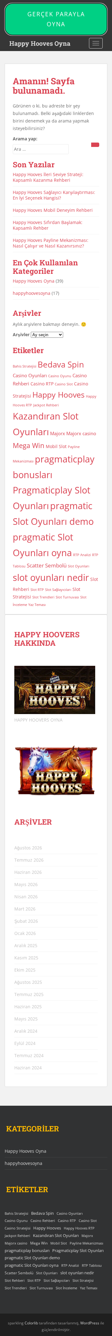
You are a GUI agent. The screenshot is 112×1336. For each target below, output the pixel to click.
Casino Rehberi (42, 1220)
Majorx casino (81, 433)
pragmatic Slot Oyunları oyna (31, 1265)
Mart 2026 (24, 909)
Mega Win (28, 445)
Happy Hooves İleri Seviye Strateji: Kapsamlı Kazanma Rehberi (48, 177)
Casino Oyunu (59, 376)
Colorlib (31, 1323)
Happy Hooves (58, 394)
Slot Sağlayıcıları (58, 589)
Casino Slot (64, 384)
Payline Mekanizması (86, 1243)
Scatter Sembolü (47, 565)
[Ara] (95, 145)
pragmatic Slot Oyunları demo (32, 1257)
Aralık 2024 (25, 1031)
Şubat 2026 (26, 921)
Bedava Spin (61, 364)
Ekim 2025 (24, 970)
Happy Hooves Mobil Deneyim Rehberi (53, 210)
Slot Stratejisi (83, 1280)
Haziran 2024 (28, 1068)
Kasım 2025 (26, 958)
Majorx (57, 433)
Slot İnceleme (66, 1288)
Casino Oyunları (30, 375)
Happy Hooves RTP (79, 1228)
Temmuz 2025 (29, 994)
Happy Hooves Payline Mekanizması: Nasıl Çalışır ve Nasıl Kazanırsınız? (50, 243)
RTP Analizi (82, 555)
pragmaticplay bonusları (27, 1250)
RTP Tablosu (92, 1265)
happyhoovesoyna (31, 293)
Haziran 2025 (28, 1007)
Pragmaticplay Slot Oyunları (78, 1250)
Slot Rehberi (15, 1280)
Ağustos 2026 (28, 848)
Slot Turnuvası (67, 597)
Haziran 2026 (28, 872)
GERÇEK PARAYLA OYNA (56, 19)
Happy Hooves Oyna (39, 43)
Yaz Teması (37, 605)
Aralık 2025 (25, 945)
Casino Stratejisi (17, 1228)
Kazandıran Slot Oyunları (56, 1235)
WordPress (89, 1323)
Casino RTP (42, 384)
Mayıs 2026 (26, 884)
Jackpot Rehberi (46, 405)
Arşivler (21, 334)
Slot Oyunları (78, 566)
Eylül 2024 (24, 1043)
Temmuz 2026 (29, 860)
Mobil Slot (56, 446)
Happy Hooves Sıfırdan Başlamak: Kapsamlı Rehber (47, 225)
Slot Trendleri (43, 597)
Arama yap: (25, 139)
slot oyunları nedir (51, 577)
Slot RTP (37, 589)
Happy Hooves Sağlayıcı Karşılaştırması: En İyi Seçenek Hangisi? (54, 195)
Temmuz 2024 (29, 1055)
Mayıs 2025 (26, 1019)
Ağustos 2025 (28, 982)
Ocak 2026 (25, 933)
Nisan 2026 (26, 897)
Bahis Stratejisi (24, 366)
